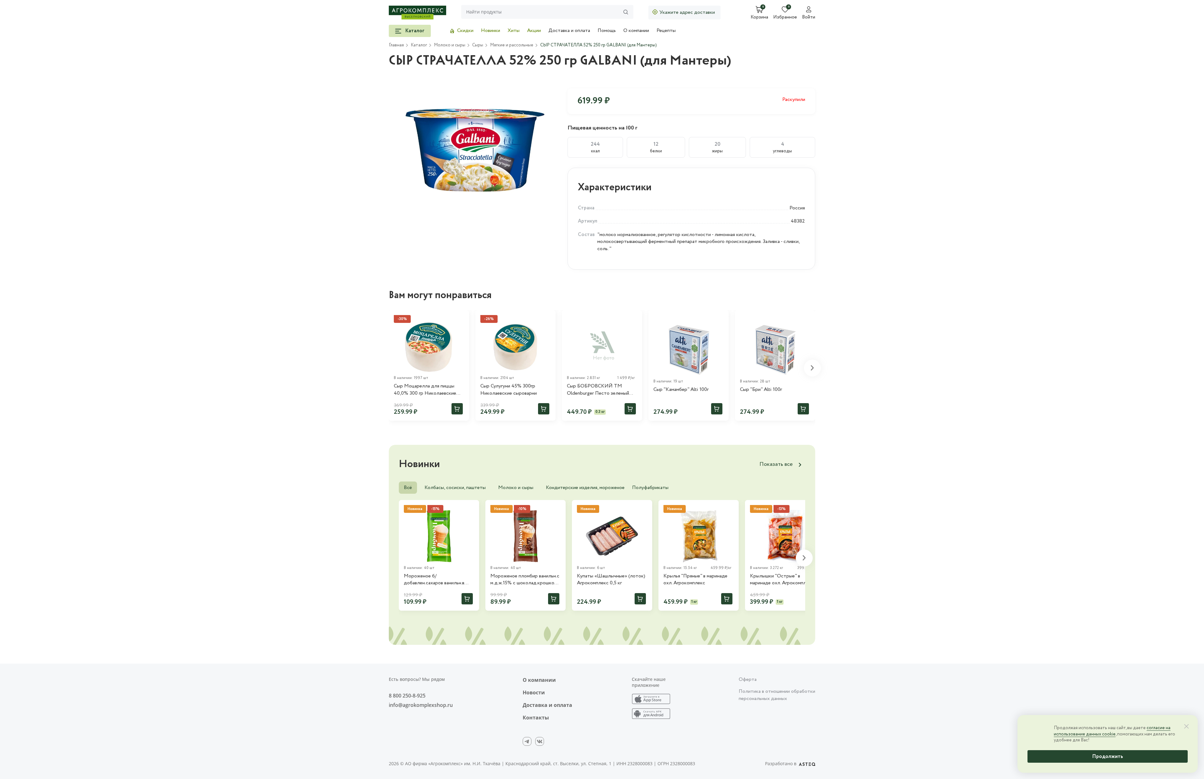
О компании (636, 30)
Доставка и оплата (569, 30)
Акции (534, 30)
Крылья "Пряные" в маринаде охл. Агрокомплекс (695, 580)
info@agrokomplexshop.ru (421, 705)
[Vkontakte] (539, 741)
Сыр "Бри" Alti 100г (761, 389)
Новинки (490, 30)
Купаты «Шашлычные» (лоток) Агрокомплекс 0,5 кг (611, 580)
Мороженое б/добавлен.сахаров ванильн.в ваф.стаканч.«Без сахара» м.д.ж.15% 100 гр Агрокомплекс (438, 580)
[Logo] (417, 12)
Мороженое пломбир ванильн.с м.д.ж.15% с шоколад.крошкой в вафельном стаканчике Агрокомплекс (525, 580)
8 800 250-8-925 (407, 695)
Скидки (465, 30)
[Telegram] (527, 741)
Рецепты (666, 30)
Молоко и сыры (515, 487)
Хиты (514, 30)
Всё (408, 487)
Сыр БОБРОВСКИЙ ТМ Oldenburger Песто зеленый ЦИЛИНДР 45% (598, 390)
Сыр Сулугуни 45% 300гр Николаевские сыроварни (508, 390)
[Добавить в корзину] (457, 408)
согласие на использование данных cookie (1112, 731)
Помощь (607, 30)
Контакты (536, 717)
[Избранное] (634, 317)
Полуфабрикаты (650, 487)
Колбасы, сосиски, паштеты (455, 487)
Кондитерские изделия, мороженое (585, 487)
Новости (534, 692)
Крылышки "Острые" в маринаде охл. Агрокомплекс (782, 580)
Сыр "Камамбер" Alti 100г (681, 389)
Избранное (785, 17)
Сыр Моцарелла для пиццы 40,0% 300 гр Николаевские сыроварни (425, 390)
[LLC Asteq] (807, 763)
